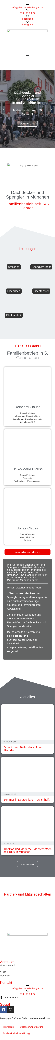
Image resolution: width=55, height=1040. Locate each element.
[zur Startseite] (27, 41)
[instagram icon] (10, 1009)
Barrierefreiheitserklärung (16, 1033)
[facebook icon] (3, 1009)
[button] (3, 109)
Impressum (8, 1026)
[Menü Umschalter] (27, 54)
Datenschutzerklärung (31, 1026)
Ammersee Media (9, 1022)
